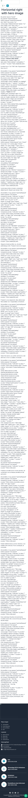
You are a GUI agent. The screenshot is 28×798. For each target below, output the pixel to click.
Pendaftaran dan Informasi (16, 783)
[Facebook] (10, 793)
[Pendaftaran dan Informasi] (4, 784)
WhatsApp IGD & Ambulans (16, 767)
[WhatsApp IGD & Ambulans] (4, 769)
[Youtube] (15, 793)
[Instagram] (13, 793)
